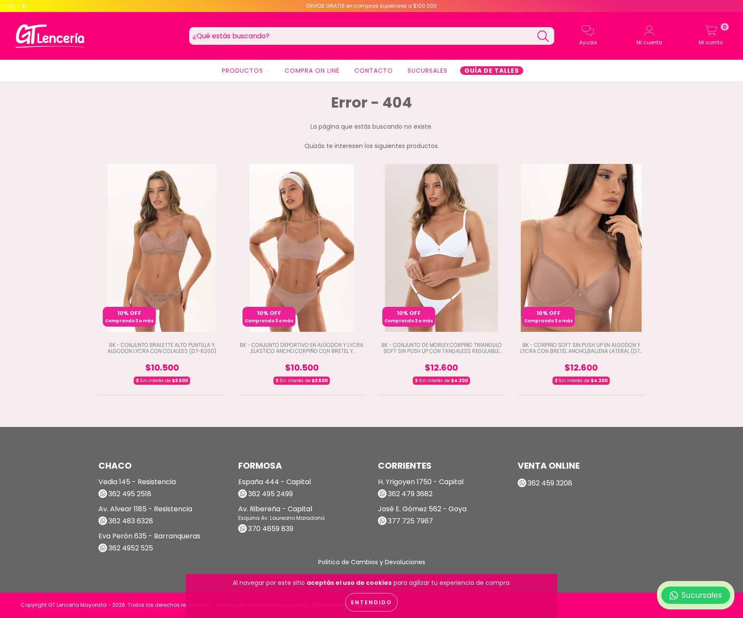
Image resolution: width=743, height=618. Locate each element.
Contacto (373, 70)
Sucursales (428, 70)
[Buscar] (543, 36)
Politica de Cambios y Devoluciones (371, 562)
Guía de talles (491, 70)
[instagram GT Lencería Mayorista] (12, 6)
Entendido (371, 602)
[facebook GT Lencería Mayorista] (23, 6)
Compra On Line (312, 70)
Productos (243, 70)
